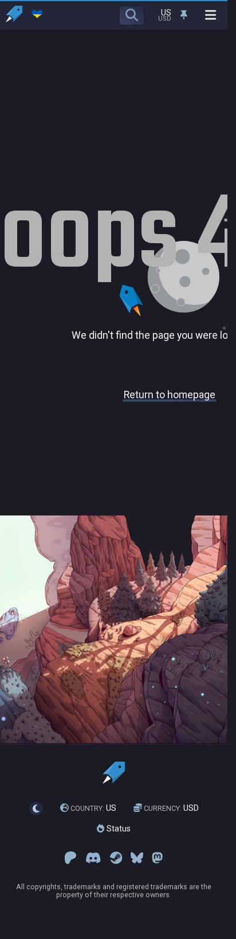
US (93, 808)
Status (117, 828)
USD (171, 808)
